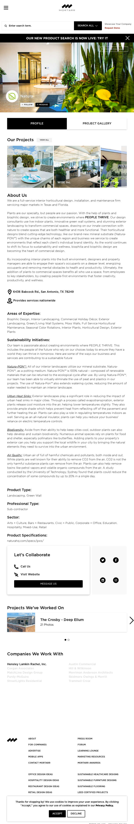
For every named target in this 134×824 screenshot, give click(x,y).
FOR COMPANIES (37, 745)
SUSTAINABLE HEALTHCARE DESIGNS (98, 774)
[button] (6, 7)
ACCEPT (57, 813)
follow (28, 105)
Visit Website (30, 574)
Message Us (48, 584)
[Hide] (127, 38)
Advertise (34, 751)
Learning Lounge (88, 751)
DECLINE (76, 813)
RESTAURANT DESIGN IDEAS (43, 786)
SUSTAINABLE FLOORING (91, 786)
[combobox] (88, 25)
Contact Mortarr (39, 763)
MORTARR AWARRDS (89, 763)
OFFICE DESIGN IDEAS (40, 774)
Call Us (25, 566)
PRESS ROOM (85, 739)
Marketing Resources (91, 757)
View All (44, 140)
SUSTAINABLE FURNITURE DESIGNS (97, 780)
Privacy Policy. (105, 805)
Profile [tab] (37, 123)
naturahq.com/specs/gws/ (25, 540)
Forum (82, 745)
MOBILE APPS (35, 757)
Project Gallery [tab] (97, 123)
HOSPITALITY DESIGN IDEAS (43, 780)
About (32, 739)
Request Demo (112, 28)
